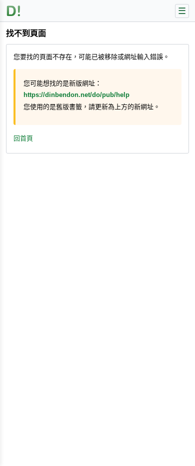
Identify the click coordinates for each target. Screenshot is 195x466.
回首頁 (23, 138)
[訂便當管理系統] (14, 10)
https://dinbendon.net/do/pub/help (77, 94)
